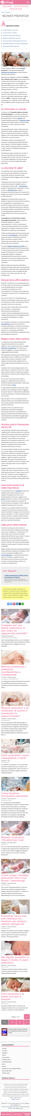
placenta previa (25, 120)
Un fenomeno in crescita (10, 30)
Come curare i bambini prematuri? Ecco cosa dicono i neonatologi (14, 878)
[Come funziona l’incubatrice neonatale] (15, 784)
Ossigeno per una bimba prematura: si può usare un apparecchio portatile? (14, 629)
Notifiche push (6, 1073)
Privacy (4, 1055)
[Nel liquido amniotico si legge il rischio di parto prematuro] (15, 948)
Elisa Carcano (5, 967)
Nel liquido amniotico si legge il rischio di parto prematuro (15, 960)
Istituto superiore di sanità (15, 246)
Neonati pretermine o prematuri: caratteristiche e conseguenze (13, 670)
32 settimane (13, 235)
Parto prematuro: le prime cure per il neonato (12, 996)
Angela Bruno (5, 679)
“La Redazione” (5, 762)
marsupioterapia (6, 555)
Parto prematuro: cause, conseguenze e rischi (15, 757)
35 (17, 186)
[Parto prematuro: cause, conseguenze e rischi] (15, 746)
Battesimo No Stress (15, 9)
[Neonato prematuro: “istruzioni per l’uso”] (15, 828)
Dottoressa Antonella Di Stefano (10, 637)
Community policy (7, 1062)
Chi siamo (4, 1050)
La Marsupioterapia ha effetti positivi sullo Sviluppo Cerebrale (16, 576)
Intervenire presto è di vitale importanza (15, 43)
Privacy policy (5, 1057)
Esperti (4, 1066)
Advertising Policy (7, 1071)
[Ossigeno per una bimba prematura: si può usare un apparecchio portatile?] (15, 616)
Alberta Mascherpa (13, 679)
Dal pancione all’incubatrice (11, 35)
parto (14, 385)
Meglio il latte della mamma (12, 38)
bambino (19, 491)
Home (3, 12)
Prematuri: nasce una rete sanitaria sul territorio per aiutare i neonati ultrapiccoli (14, 920)
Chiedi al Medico (7, 6)
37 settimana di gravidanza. (12, 71)
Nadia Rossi (5, 844)
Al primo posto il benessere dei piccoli (15, 41)
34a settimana (5, 324)
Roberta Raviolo (6, 720)
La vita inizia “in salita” (10, 33)
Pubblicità (4, 1053)
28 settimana (12, 190)
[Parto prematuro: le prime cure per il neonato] (15, 984)
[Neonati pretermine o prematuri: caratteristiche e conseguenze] (15, 657)
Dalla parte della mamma (11, 46)
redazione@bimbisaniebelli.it (12, 1106)
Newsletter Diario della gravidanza (11, 1068)
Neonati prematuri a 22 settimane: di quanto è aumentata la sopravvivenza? (15, 712)
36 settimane (23, 186)
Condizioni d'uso (6, 1059)
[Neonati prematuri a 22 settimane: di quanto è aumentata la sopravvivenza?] (15, 699)
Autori (3, 1064)
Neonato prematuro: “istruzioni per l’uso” (13, 839)
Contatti (4, 1048)
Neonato (8, 12)
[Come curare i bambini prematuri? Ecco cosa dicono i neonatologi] (15, 866)
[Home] (11, 2)
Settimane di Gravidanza (21, 6)
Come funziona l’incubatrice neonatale (14, 795)
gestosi (20, 118)
